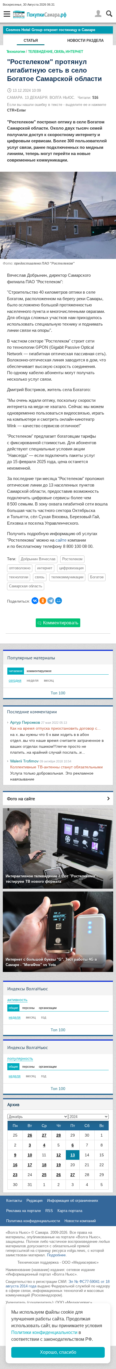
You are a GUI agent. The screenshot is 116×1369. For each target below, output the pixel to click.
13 (72, 1155)
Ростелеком (72, 559)
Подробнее (56, 1255)
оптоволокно (19, 568)
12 (58, 1155)
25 (44, 1175)
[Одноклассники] (42, 600)
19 (58, 1165)
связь (39, 577)
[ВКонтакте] (35, 600)
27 (44, 1135)
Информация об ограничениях (72, 1200)
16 (15, 1165)
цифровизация (71, 568)
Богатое (97, 577)
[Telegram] (50, 600)
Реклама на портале (23, 1211)
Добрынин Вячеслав (38, 559)
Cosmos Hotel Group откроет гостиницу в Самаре (50, 30)
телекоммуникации (67, 577)
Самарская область (25, 586)
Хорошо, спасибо (58, 1352)
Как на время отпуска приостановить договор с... (55, 728)
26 (30, 1135)
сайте (60, 540)
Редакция (34, 1200)
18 (44, 1165)
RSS (49, 1211)
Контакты (14, 1200)
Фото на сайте (21, 798)
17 (30, 1165)
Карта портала (69, 1211)
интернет (44, 568)
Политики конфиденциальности (44, 1332)
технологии (18, 577)
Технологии (15, 51)
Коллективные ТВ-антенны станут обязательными (56, 767)
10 (30, 1155)
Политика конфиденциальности (33, 1221)
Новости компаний (80, 1221)
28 (58, 1135)
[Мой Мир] (58, 600)
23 (15, 1175)
